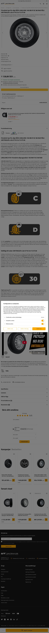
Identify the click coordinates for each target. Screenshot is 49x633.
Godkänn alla (39, 328)
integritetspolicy (26, 308)
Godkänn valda (10, 328)
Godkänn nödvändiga (24, 328)
